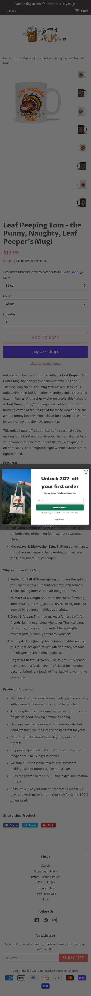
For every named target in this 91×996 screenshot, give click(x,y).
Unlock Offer (59, 507)
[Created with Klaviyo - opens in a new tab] (45, 525)
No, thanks (59, 519)
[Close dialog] (86, 471)
